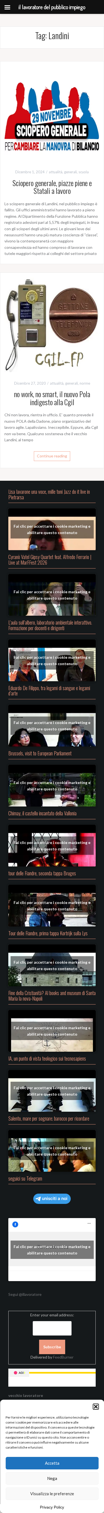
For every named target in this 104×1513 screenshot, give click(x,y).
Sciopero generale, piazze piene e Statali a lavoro (52, 186)
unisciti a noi (54, 1198)
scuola (83, 172)
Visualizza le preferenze (52, 1493)
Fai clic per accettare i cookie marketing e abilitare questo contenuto (52, 529)
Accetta (52, 1463)
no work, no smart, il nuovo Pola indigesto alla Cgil (52, 398)
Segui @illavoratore (25, 1294)
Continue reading (52, 456)
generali (70, 172)
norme (85, 383)
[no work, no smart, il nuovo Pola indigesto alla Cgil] (52, 324)
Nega (52, 1478)
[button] (95, 1406)
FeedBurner (63, 1357)
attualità (55, 172)
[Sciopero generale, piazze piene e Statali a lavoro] (52, 112)
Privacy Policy (52, 1507)
